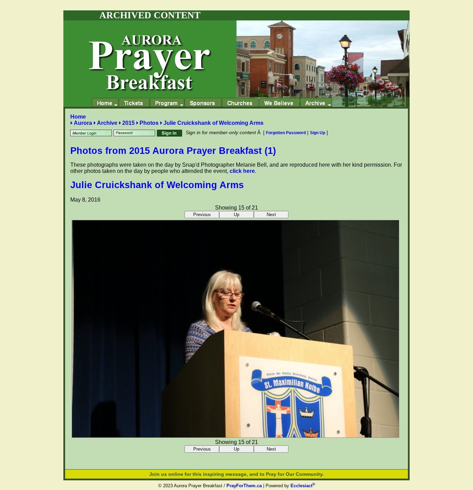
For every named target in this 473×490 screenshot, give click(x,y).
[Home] (104, 102)
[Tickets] (134, 102)
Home (78, 117)
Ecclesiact (303, 485)
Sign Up (317, 133)
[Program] (167, 102)
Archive (107, 123)
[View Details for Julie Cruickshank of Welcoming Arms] (235, 436)
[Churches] (240, 102)
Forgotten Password (286, 133)
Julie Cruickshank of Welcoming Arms (213, 123)
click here (242, 171)
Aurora (83, 123)
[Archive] (316, 102)
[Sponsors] (203, 102)
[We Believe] (279, 102)
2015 (128, 123)
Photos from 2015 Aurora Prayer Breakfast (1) (173, 151)
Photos (149, 123)
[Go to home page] (150, 56)
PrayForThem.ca (244, 485)
